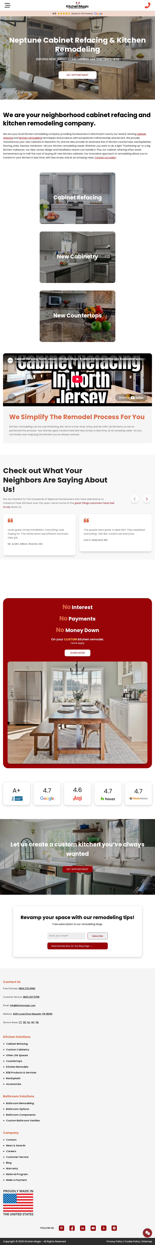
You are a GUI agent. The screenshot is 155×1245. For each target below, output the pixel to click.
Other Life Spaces (17, 1055)
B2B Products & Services (21, 1072)
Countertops (14, 1061)
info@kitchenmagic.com (22, 1005)
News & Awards (15, 1145)
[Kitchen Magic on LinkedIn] (83, 1228)
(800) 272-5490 (27, 988)
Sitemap (147, 1241)
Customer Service (17, 1157)
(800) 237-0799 (31, 997)
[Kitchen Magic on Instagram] (114, 1228)
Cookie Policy (132, 1241)
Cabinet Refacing (17, 1044)
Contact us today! (105, 157)
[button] (146, 499)
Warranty (12, 1168)
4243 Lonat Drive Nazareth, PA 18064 (32, 1014)
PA (37, 1022)
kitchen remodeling (30, 138)
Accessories (13, 1084)
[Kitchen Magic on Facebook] (72, 1228)
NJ (28, 1022)
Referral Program (17, 1174)
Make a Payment (16, 1180)
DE (24, 1022)
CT (20, 1022)
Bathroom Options (17, 1109)
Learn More (77, 653)
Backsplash (13, 1078)
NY (33, 1022)
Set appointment (78, 75)
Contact (11, 1140)
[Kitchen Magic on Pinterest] (62, 1228)
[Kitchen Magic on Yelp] (104, 1228)
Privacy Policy (115, 1241)
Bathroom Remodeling (20, 1103)
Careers (11, 1151)
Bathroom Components (21, 1115)
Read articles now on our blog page (71, 946)
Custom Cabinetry (17, 1049)
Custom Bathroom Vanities (23, 1120)
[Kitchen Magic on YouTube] (94, 1228)
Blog (9, 1163)
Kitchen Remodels (17, 1067)
